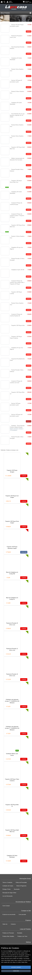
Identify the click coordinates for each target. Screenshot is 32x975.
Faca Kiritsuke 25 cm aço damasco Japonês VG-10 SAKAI (17, 115)
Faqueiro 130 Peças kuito (18, 325)
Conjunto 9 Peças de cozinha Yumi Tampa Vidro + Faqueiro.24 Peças (17, 282)
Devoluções (17, 889)
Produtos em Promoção (8, 933)
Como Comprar (6, 905)
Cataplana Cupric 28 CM (17, 269)
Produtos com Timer (22, 936)
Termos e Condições (7, 882)
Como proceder (22, 914)
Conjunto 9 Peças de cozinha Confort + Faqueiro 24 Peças (17, 215)
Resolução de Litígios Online (9, 892)
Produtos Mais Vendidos (8, 936)
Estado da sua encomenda (9, 914)
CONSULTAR (28, 421)
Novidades (19, 933)
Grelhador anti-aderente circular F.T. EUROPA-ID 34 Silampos (12, 728)
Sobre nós (5, 924)
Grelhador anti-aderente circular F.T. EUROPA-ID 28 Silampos (12, 701)
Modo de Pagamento (21, 885)
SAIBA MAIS (16, 970)
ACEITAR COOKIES (16, 967)
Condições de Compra (8, 885)
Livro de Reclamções (8, 896)
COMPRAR (28, 31)
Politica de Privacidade (21, 882)
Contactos (13, 924)
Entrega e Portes (7, 889)
